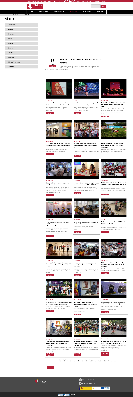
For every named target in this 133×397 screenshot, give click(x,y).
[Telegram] (72, 1)
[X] (67, 1)
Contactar (57, 383)
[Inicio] (34, 6)
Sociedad (11, 66)
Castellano (97, 1)
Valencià (103, 1)
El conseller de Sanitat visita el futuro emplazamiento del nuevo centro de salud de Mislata (85, 304)
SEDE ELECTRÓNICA (34, 1)
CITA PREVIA (58, 1)
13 (105, 360)
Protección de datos (47, 383)
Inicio (31, 11)
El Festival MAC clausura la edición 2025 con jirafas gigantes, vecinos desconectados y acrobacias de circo (85, 343)
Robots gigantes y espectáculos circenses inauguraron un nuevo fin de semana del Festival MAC (57, 343)
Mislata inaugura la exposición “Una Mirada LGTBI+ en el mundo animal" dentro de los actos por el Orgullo (57, 224)
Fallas (10, 38)
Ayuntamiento (44, 11)
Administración (59, 11)
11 (96, 360)
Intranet (60, 383)
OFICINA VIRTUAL (47, 1)
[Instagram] (69, 1)
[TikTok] (74, 1)
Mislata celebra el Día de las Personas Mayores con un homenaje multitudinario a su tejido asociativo (113, 264)
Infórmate (74, 11)
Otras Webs (100, 11)
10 (91, 360)
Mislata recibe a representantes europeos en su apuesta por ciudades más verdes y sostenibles (86, 264)
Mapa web (53, 383)
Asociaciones (87, 11)
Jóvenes (10, 52)
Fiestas (10, 43)
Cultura (10, 29)
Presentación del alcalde (84, 1)
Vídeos (25, 14)
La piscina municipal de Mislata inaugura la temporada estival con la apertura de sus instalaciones (112, 145)
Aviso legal (41, 383)
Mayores (11, 57)
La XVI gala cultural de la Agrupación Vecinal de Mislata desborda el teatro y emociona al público (113, 104)
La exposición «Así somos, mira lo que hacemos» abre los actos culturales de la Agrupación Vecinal (58, 264)
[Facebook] (65, 1)
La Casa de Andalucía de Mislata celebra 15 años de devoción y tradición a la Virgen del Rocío (85, 145)
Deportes (11, 34)
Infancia (10, 48)
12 (101, 360)
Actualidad (11, 24)
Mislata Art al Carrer (14, 62)
